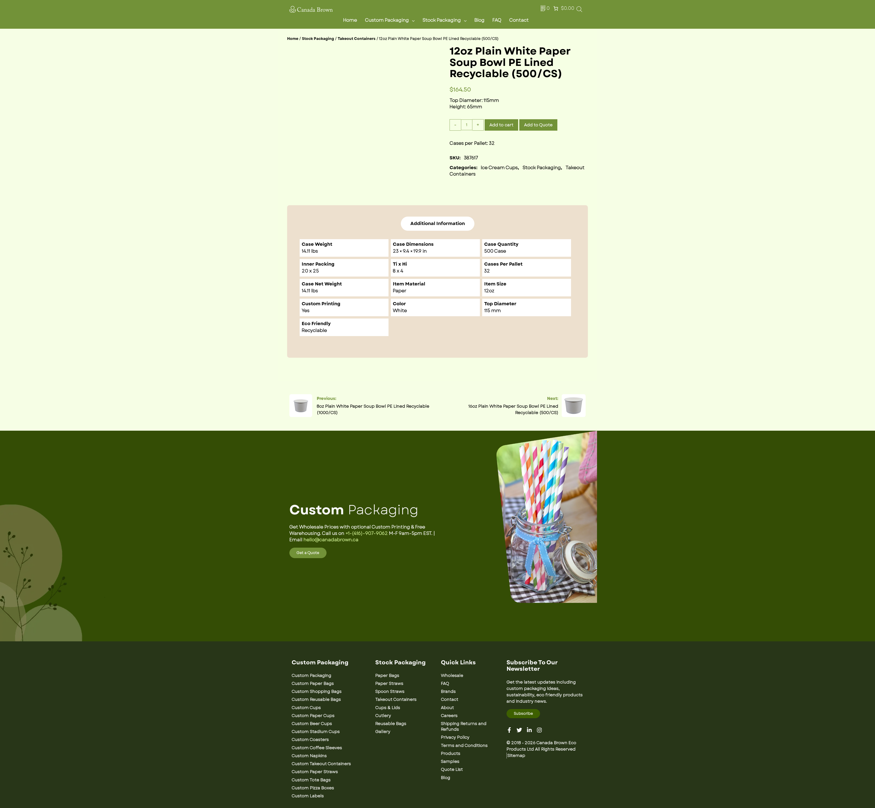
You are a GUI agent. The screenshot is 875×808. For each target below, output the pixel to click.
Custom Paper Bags (313, 683)
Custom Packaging (387, 20)
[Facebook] (509, 730)
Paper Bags (387, 676)
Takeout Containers (357, 38)
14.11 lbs (310, 290)
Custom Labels (308, 796)
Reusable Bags (390, 724)
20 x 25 (310, 271)
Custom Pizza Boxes (313, 788)
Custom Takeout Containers (321, 764)
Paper (400, 290)
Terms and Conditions (464, 745)
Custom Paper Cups (313, 716)
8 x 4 (398, 271)
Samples (450, 761)
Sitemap (516, 756)
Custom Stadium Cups (316, 732)
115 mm (492, 310)
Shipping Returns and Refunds (463, 726)
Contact (519, 20)
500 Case (495, 251)
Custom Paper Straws (315, 772)
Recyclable (314, 330)
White (400, 310)
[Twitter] (519, 730)
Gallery (382, 732)
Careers (449, 716)
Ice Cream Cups (499, 167)
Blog (479, 20)
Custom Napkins (309, 756)
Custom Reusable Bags (316, 699)
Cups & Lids (387, 708)
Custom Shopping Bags (317, 691)
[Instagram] (539, 730)
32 (487, 271)
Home (350, 20)
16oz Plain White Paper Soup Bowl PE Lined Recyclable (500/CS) (513, 409)
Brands (448, 691)
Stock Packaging (441, 20)
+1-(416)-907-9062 (366, 533)
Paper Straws (389, 683)
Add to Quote (538, 125)
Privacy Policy (455, 737)
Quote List (452, 769)
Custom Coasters (310, 740)
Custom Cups (306, 708)
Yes (305, 310)
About (447, 708)
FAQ (496, 20)
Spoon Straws (389, 691)
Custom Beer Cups (312, 724)
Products (450, 753)
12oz (489, 290)
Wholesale (452, 676)
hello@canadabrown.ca (331, 539)
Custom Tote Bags (311, 780)
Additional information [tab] (437, 224)
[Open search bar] (579, 10)
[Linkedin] (529, 730)
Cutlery (383, 716)
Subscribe (523, 713)
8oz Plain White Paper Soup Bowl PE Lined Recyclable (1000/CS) (373, 409)
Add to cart (501, 125)
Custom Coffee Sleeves (317, 748)
